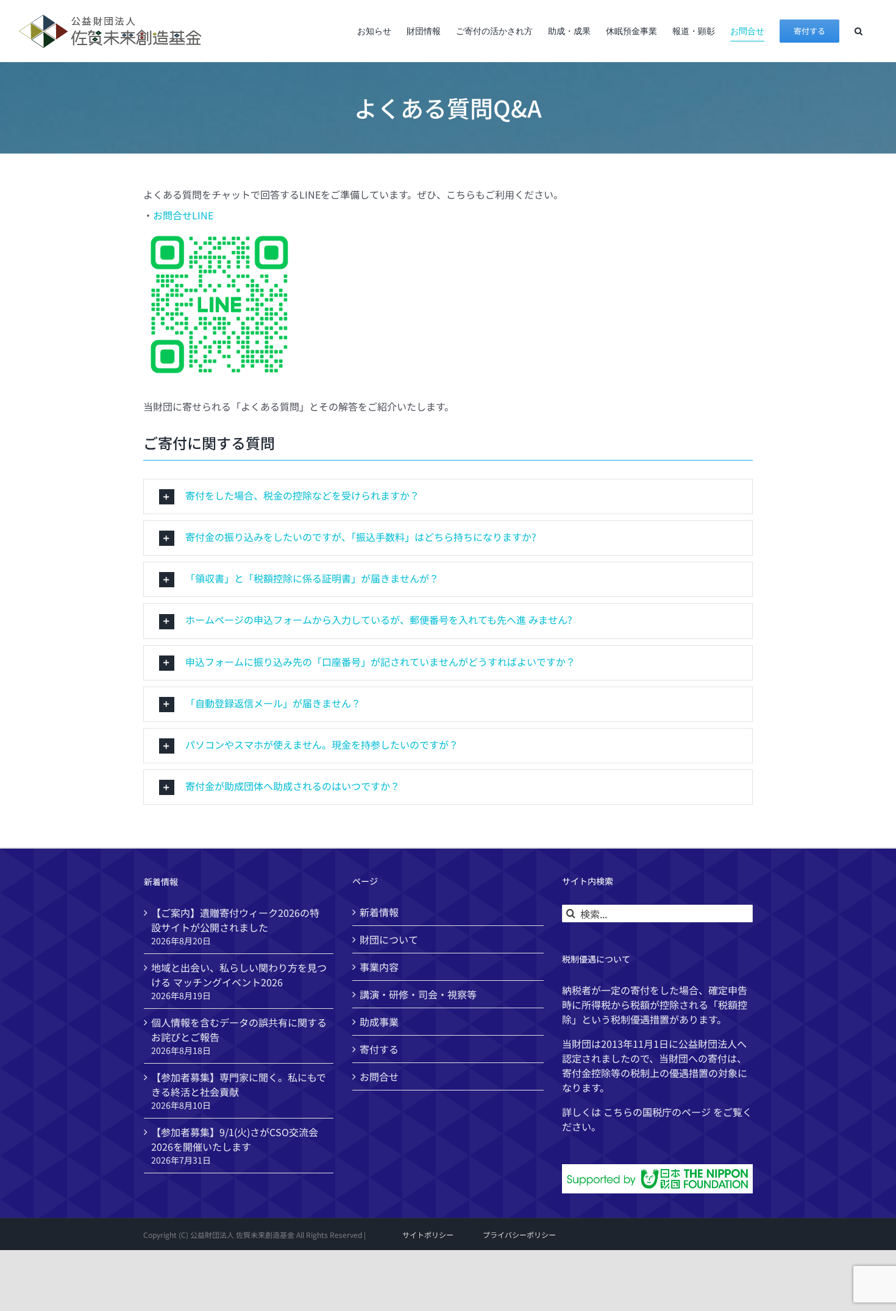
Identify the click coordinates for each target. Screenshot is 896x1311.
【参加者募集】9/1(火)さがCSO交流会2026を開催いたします (234, 1139)
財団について (389, 939)
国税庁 (657, 1111)
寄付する (379, 1049)
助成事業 (379, 1021)
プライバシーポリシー (519, 1234)
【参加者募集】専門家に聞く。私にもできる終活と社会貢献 (238, 1084)
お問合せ (379, 1076)
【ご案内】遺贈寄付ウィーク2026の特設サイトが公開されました (235, 920)
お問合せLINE (183, 215)
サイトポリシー (427, 1234)
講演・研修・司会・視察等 (418, 994)
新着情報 (379, 912)
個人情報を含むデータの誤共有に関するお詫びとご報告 (239, 1029)
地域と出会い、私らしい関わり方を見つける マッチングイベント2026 (239, 974)
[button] (858, 31)
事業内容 (379, 966)
